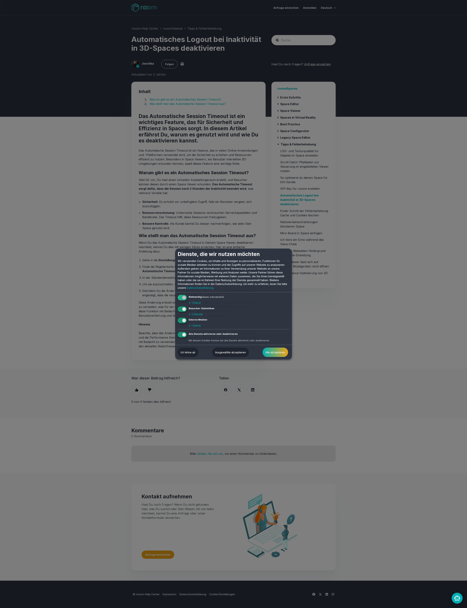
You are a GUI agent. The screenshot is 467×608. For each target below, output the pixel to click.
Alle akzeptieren (275, 352)
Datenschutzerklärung (200, 287)
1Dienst (195, 302)
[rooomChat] (457, 598)
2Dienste (196, 314)
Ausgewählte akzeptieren (230, 352)
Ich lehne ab (188, 352)
